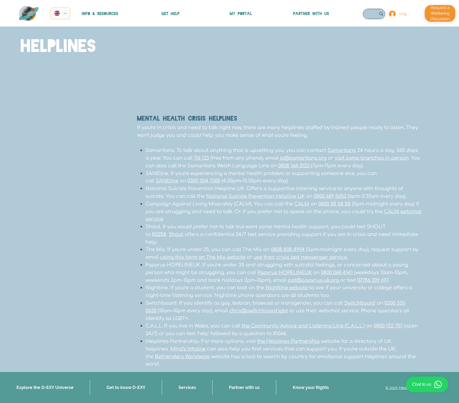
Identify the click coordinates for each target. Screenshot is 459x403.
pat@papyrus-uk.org (313, 280)
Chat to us (421, 384)
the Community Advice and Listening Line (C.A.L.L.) (303, 325)
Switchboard (359, 303)
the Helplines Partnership (288, 341)
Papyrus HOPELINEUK (284, 272)
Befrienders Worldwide (182, 356)
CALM (301, 204)
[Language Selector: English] (60, 13)
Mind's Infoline (188, 349)
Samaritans (342, 150)
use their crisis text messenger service (300, 257)
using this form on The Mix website (202, 257)
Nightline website (287, 287)
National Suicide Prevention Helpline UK (255, 196)
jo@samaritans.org (303, 158)
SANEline (167, 180)
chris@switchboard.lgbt (258, 310)
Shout (176, 234)
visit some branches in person (372, 158)
